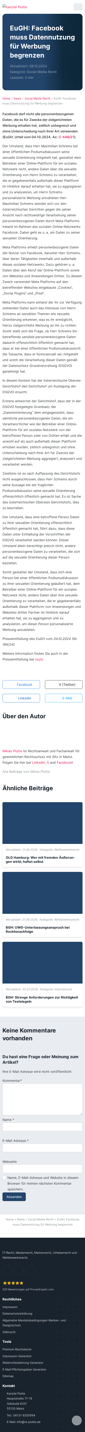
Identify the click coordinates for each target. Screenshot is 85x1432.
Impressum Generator (17, 1356)
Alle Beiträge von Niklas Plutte (26, 771)
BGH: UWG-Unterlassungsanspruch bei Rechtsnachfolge (38, 929)
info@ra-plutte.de (28, 1422)
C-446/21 (66, 137)
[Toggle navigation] (78, 6)
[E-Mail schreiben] (46, 6)
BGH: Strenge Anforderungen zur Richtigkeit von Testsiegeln (42, 999)
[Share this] (77, 1420)
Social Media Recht (42, 72)
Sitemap (8, 1376)
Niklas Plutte (12, 751)
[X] (30, 1270)
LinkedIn (38, 762)
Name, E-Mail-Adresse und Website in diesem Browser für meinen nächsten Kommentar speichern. (42, 1183)
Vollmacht (8, 1332)
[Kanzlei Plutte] (14, 7)
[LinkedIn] (7, 1270)
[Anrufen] (56, 6)
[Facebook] (19, 1270)
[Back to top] (42, 1232)
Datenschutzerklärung (17, 1313)
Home (6, 98)
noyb (39, 659)
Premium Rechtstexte (16, 1349)
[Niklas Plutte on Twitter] (68, 771)
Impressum (9, 1307)
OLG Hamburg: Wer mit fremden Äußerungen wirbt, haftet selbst (40, 859)
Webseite (9, 1162)
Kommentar (11, 1081)
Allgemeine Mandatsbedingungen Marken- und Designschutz (34, 1322)
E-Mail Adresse (14, 1141)
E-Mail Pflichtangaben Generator (24, 1369)
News (17, 98)
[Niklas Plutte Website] (54, 771)
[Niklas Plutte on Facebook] (61, 771)
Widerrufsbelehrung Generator (22, 1363)
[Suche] (67, 6)
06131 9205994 (24, 1415)
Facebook (64, 762)
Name (7, 1120)
